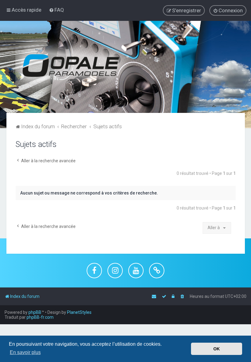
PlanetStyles (79, 312)
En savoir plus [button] (25, 352)
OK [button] (216, 348)
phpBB (34, 312)
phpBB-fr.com (40, 317)
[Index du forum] (76, 67)
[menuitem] (56, 9)
